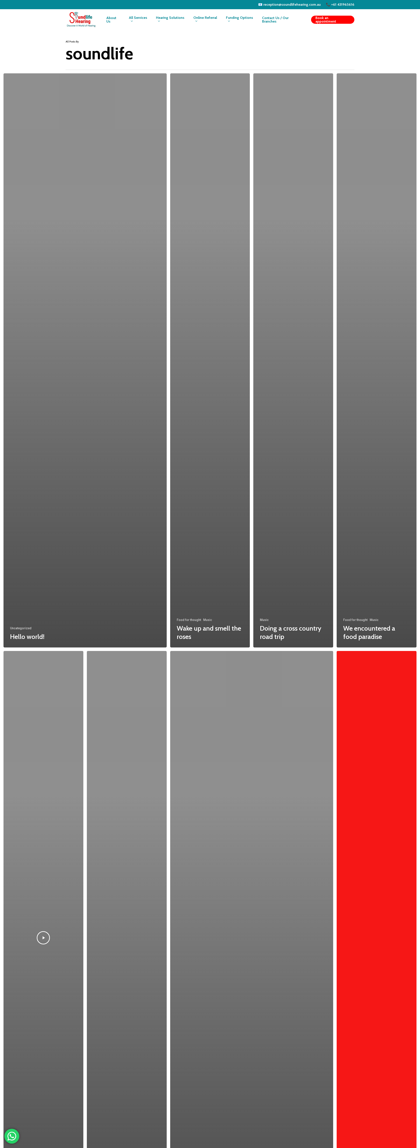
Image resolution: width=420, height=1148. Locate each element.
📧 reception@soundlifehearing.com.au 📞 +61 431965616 (306, 4)
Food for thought (189, 620)
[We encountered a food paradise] (376, 360)
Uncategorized (21, 628)
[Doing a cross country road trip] (293, 360)
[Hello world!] (85, 360)
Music (207, 620)
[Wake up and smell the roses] (210, 360)
